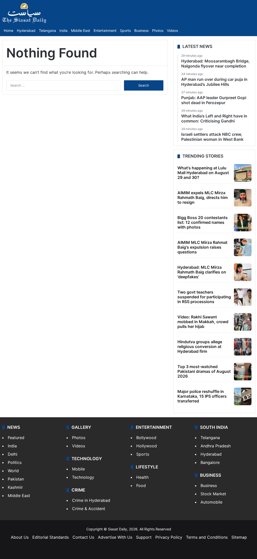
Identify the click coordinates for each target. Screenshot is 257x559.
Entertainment (105, 30)
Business (141, 30)
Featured (16, 437)
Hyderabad (26, 30)
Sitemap (239, 537)
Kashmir (15, 487)
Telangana (47, 30)
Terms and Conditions (207, 537)
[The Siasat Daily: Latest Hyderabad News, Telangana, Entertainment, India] (24, 13)
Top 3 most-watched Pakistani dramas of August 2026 (204, 371)
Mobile (78, 468)
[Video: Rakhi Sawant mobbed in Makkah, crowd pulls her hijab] (242, 322)
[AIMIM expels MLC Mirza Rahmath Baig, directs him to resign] (242, 197)
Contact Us (83, 537)
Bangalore (210, 462)
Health (142, 477)
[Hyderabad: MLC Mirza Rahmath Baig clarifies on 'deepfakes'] (242, 272)
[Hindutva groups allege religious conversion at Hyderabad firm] (242, 347)
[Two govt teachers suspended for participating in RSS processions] (242, 297)
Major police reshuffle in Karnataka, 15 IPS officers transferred (202, 396)
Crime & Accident (88, 508)
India (63, 30)
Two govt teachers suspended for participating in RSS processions (204, 297)
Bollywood (146, 437)
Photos (157, 30)
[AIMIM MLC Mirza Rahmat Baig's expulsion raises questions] (242, 247)
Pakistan (16, 478)
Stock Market (213, 493)
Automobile (211, 502)
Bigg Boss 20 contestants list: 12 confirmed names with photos (202, 222)
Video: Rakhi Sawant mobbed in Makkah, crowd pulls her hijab (202, 321)
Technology (83, 477)
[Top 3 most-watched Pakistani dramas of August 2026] (242, 371)
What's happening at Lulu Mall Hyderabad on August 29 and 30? (203, 172)
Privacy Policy (168, 537)
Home (8, 30)
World (13, 470)
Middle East (80, 30)
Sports (125, 30)
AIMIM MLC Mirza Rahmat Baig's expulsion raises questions (202, 247)
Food (141, 485)
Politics (15, 462)
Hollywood (146, 445)
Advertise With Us (115, 537)
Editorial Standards (50, 537)
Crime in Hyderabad (91, 500)
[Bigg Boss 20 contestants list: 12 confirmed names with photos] (242, 222)
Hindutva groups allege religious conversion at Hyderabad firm (199, 346)
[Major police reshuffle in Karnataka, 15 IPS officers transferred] (242, 396)
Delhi (12, 454)
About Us (20, 537)
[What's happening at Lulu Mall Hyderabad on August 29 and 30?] (242, 173)
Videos (172, 30)
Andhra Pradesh (216, 445)
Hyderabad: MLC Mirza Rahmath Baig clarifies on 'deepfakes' (201, 272)
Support (144, 537)
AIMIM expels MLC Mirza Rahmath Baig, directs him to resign (202, 197)
